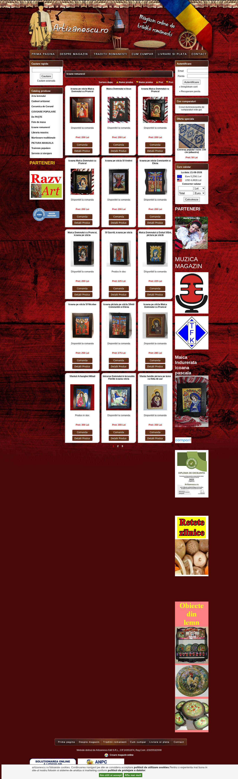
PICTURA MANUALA (42, 143)
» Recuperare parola (189, 91)
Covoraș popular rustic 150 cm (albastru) (191, 151)
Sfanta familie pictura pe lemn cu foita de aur (155, 377)
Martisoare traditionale (43, 137)
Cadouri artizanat (40, 101)
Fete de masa (38, 122)
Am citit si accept (111, 775)
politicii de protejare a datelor (126, 770)
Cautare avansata (46, 81)
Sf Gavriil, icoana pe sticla (118, 232)
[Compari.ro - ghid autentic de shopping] (46, 221)
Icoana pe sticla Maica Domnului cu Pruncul (82, 90)
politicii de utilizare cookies (151, 767)
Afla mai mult (133, 775)
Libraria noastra (39, 132)
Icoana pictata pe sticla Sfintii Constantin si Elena (118, 305)
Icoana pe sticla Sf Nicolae (82, 304)
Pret (161, 82)
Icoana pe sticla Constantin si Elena (155, 162)
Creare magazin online (122, 755)
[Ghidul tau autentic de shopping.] (183, 442)
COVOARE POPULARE (43, 111)
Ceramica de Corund (42, 106)
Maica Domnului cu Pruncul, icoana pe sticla (82, 233)
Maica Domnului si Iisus (118, 89)
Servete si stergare (41, 153)
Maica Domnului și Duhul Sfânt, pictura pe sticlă (155, 233)
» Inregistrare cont (188, 86)
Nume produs (126, 82)
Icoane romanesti (40, 127)
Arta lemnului (38, 96)
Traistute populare (41, 148)
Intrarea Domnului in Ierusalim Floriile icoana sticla (119, 377)
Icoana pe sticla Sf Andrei (118, 160)
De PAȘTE (36, 117)
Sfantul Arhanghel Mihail (82, 376)
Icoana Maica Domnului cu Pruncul (155, 90)
